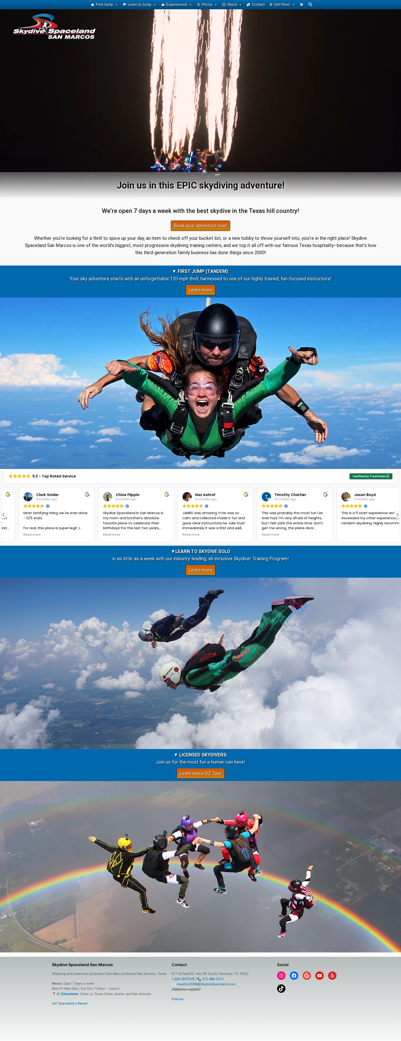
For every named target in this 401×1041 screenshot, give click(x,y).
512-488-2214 (212, 979)
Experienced (176, 4)
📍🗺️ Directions (65, 994)
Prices (207, 4)
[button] (310, 5)
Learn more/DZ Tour (201, 773)
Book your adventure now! (200, 225)
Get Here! (282, 4)
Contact (258, 4)
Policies (178, 999)
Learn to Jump (139, 4)
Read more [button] (17, 535)
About (232, 4)
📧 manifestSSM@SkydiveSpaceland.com (204, 984)
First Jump (104, 4)
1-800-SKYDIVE (183, 979)
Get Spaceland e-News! (69, 1004)
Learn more (200, 290)
